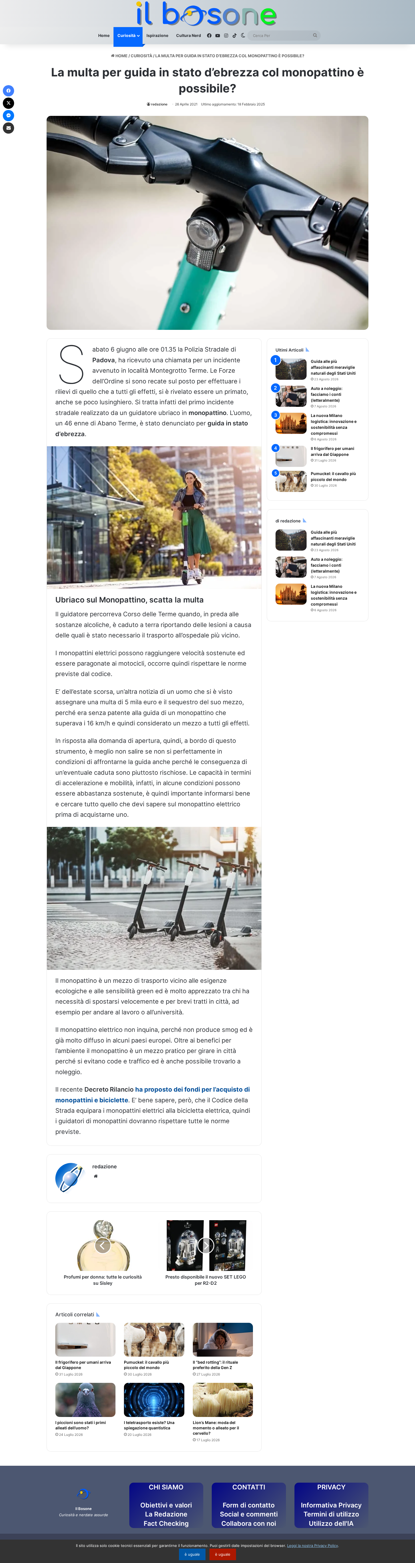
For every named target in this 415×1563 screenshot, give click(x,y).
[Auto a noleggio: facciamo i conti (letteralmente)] (291, 396)
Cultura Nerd (188, 35)
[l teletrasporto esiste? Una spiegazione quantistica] (154, 1400)
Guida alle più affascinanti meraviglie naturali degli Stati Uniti (333, 367)
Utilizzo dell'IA (331, 1523)
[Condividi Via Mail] (8, 128)
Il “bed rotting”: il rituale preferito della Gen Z (215, 1365)
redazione (159, 104)
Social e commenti (249, 1514)
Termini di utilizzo (331, 1514)
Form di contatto (249, 1505)
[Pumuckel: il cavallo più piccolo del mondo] (154, 1340)
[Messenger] (8, 115)
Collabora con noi (248, 1523)
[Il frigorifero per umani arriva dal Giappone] (85, 1340)
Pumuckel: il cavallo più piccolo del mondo (146, 1365)
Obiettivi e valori (166, 1505)
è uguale (192, 1554)
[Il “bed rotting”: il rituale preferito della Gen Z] (223, 1340)
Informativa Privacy (331, 1505)
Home (104, 35)
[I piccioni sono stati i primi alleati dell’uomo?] (85, 1400)
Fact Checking (166, 1523)
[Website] (95, 1176)
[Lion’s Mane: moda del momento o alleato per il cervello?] (223, 1400)
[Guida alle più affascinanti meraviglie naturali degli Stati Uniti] (291, 369)
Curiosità (126, 35)
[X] (8, 103)
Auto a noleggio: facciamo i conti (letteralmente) (326, 394)
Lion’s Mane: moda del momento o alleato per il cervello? (216, 1428)
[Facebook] (8, 90)
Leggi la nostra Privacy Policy (312, 1545)
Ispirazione (157, 35)
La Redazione (166, 1514)
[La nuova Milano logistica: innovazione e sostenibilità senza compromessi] (291, 423)
